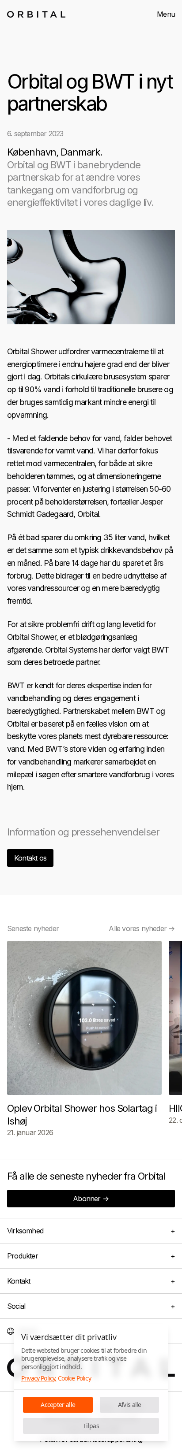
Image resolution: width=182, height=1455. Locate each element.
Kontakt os (30, 858)
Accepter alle (58, 1404)
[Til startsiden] (36, 14)
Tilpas (91, 1426)
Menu (166, 14)
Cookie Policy (74, 1378)
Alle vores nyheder (142, 928)
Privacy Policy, (38, 1378)
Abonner (91, 1198)
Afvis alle (129, 1404)
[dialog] (91, 1382)
